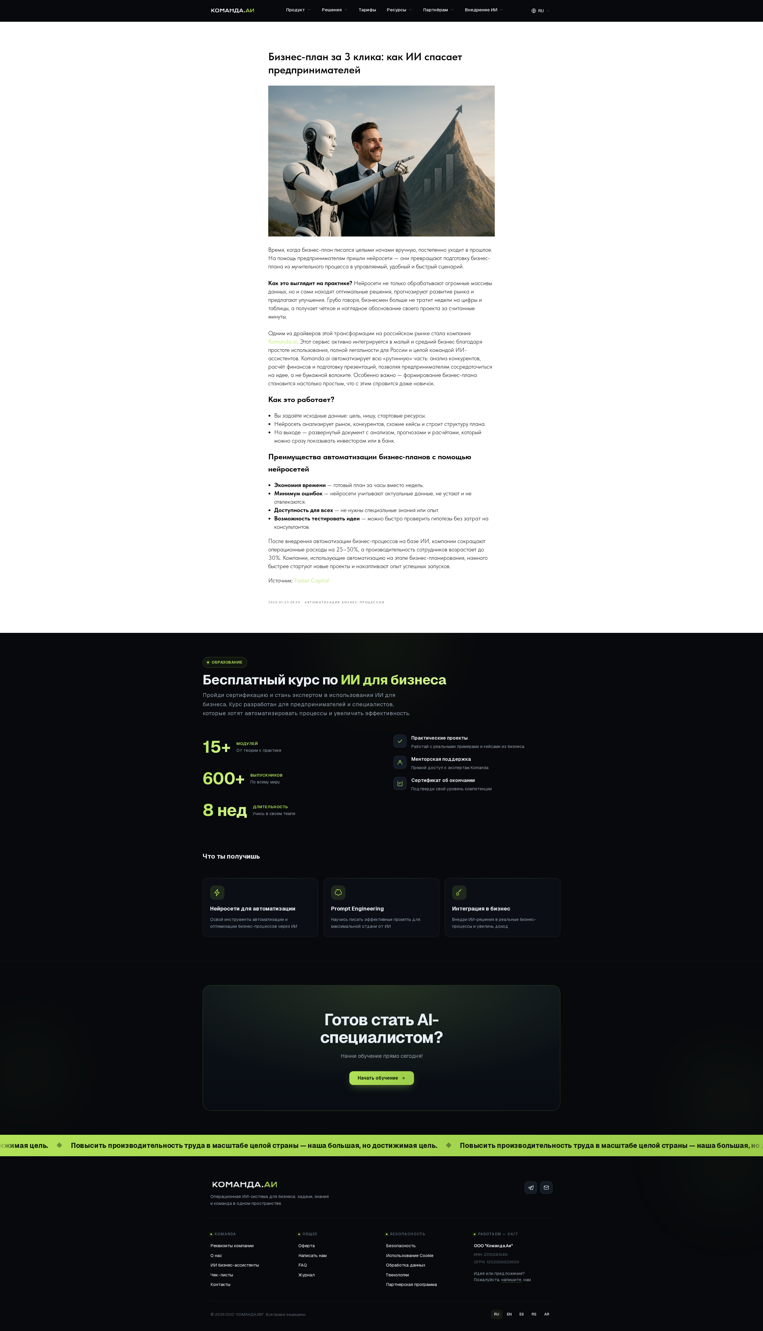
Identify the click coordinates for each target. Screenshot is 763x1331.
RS (534, 1314)
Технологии (397, 1275)
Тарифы (367, 10)
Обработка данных (405, 1265)
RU (496, 1314)
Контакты (220, 1284)
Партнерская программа (411, 1284)
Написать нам (312, 1255)
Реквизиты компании (232, 1245)
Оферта (306, 1245)
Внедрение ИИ (481, 10)
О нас (216, 1255)
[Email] (546, 1187)
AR (546, 1314)
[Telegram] (531, 1187)
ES (521, 1314)
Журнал (306, 1275)
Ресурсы (396, 10)
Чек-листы (221, 1275)
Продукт (295, 10)
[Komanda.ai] (232, 10)
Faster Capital (311, 580)
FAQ (302, 1265)
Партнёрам (435, 10)
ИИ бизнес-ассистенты (234, 1265)
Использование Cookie (409, 1255)
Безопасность (401, 1245)
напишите (511, 1279)
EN (509, 1314)
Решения (332, 10)
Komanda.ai (282, 341)
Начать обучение (378, 1078)
